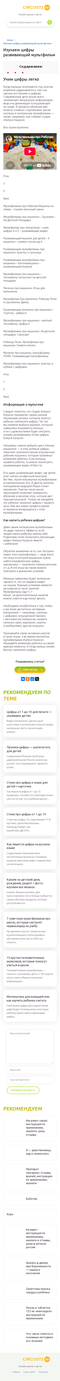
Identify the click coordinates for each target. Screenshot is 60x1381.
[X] (37, 679)
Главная (16, 1372)
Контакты (43, 1372)
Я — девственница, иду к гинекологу (38, 1151)
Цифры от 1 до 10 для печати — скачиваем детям (29, 713)
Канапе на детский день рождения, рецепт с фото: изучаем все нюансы (25, 883)
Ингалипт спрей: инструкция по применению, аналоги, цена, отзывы (37, 1127)
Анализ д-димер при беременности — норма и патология (38, 1268)
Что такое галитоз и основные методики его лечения (39, 1337)
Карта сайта (29, 1372)
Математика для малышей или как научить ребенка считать (28, 998)
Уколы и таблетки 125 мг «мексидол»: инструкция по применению (39, 1313)
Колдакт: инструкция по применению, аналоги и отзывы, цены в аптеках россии (38, 1238)
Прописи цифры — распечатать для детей (28, 749)
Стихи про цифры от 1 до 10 (26, 814)
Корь (10, 1214)
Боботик (31, 1198)
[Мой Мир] (32, 679)
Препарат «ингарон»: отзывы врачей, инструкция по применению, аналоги (39, 1176)
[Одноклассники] (28, 679)
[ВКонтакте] (23, 679)
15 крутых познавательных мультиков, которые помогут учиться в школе (27, 961)
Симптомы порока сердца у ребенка (38, 1290)
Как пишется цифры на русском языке (28, 846)
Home (10, 40)
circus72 (36, 7)
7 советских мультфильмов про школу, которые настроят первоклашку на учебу (28, 922)
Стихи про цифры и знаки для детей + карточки (27, 784)
